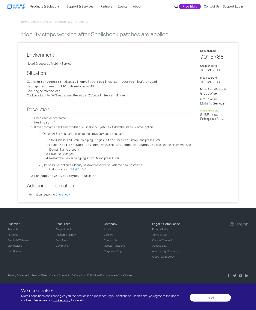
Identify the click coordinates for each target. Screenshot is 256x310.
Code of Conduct (162, 240)
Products (12, 229)
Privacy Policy (160, 229)
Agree (210, 297)
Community (62, 245)
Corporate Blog (113, 251)
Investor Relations (114, 245)
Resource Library (66, 234)
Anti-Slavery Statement (166, 251)
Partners (12, 234)
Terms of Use (159, 234)
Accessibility (159, 245)
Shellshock (63, 194)
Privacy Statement (18, 275)
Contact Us (211, 6)
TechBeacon (14, 251)
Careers (108, 234)
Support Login (233, 6)
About (107, 229)
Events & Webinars (18, 240)
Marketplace (14, 245)
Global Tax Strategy (163, 256)
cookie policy (61, 300)
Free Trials (190, 6)
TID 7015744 (77, 169)
